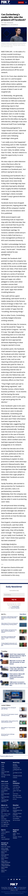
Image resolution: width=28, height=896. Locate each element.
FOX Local (4, 781)
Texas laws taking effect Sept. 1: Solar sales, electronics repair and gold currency (18, 669)
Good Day (16, 762)
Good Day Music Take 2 (5, 797)
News (3, 762)
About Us (4, 805)
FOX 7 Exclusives (16, 782)
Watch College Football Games (5, 849)
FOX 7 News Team (5, 814)
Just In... (3, 614)
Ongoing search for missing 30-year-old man (8, 708)
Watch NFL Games (5, 846)
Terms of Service (15, 608)
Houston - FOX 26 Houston (17, 837)
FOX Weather (16, 818)
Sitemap (3, 776)
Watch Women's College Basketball (5, 864)
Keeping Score (16, 767)
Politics (3, 770)
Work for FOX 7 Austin (5, 816)
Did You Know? (16, 820)
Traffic (2, 766)
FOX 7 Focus (16, 789)
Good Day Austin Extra (5, 794)
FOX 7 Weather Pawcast (16, 808)
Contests (15, 777)
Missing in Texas (17, 795)
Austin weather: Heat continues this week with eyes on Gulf (9, 721)
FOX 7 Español (4, 787)
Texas (2, 768)
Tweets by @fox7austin (6, 756)
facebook (8, 879)
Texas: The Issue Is (17, 791)
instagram (14, 879)
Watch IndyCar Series (4, 858)
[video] (23, 709)
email (20, 879)
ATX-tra (15, 799)
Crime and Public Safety (5, 772)
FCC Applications (5, 824)
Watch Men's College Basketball (5, 861)
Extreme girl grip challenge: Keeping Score (8, 735)
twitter (11, 879)
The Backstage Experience (4, 800)
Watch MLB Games (4, 852)
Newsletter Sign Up (5, 811)
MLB (2, 835)
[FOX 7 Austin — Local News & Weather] (5, 2)
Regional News (16, 830)
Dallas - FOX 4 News (16, 834)
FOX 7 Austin (3, 22)
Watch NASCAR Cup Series (5, 855)
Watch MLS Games (4, 871)
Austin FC (3, 833)
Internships (3, 819)
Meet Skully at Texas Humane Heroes (8, 728)
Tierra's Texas (4, 785)
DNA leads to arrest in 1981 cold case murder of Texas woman (17, 662)
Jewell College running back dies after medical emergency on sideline (9, 631)
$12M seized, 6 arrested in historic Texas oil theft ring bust (17, 683)
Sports (3, 830)
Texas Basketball (5, 839)
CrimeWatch (16, 785)
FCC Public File (4, 822)
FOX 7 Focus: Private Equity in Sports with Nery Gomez (9, 715)
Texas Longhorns (5, 832)
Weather (16, 805)
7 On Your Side (16, 787)
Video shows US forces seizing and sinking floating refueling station (9, 624)
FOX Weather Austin (4, 791)
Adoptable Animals (17, 775)
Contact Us (4, 809)
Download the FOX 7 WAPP (17, 811)
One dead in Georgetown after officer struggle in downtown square (8, 638)
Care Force (15, 793)
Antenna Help (4, 826)
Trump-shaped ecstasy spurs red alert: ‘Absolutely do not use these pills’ (9, 644)
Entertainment (10, 22)
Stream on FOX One (4, 844)
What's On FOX (5, 807)
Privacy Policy (15, 606)
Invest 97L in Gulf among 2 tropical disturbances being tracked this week (9, 618)
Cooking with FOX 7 (17, 770)
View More (23, 614)
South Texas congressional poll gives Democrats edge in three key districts (18, 655)
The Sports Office (5, 789)
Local (2, 764)
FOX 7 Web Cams (17, 816)
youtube (17, 879)
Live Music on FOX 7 (17, 773)
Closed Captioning (5, 820)
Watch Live (21, 2)
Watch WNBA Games (4, 868)
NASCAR (3, 837)
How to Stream (5, 783)
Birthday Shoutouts (15, 765)
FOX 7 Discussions (17, 797)
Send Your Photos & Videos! (17, 814)
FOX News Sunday (5, 775)
